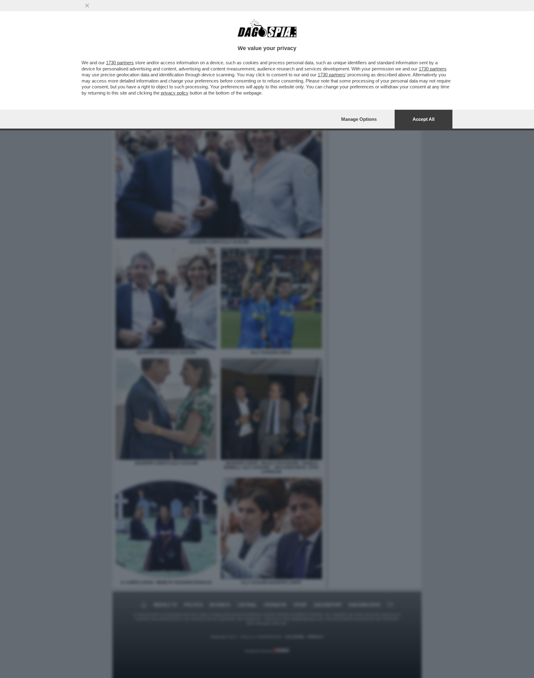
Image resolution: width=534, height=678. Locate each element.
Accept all (423, 119)
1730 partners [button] (120, 62)
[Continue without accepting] (87, 5)
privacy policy (175, 92)
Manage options (359, 119)
